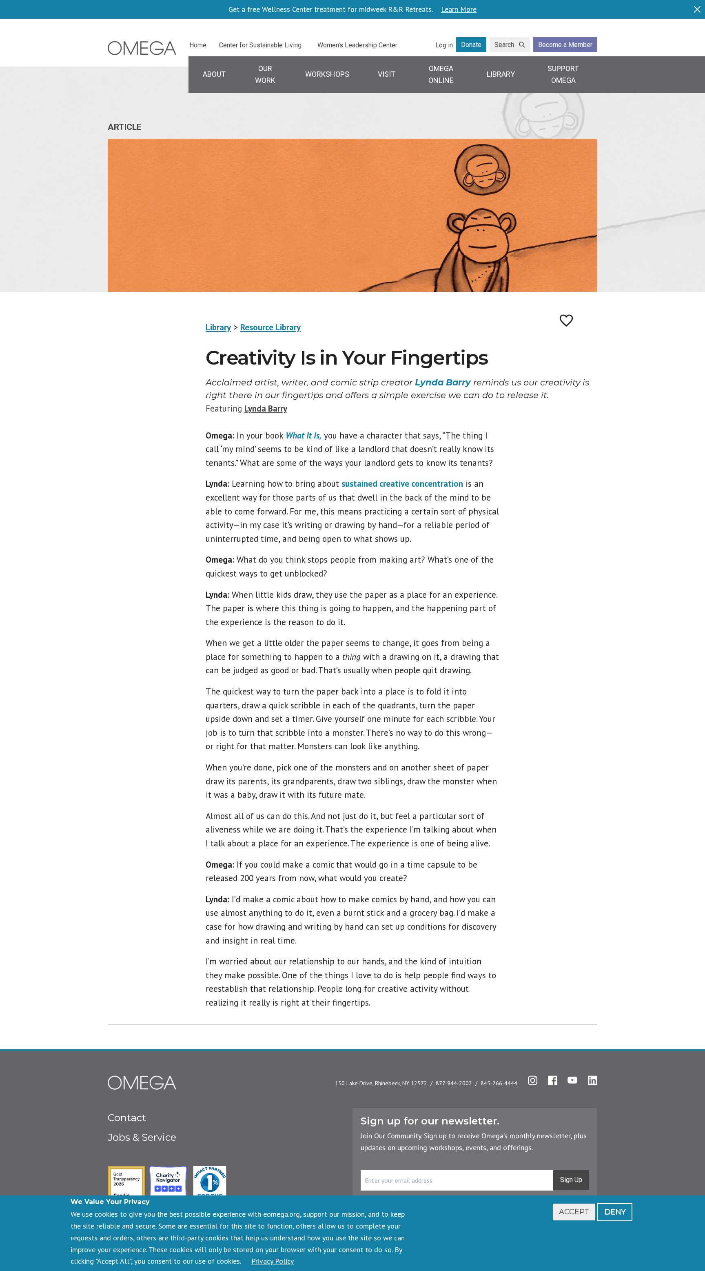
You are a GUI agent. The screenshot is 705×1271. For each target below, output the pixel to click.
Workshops (327, 74)
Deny (614, 1211)
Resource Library (270, 327)
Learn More (459, 9)
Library (501, 74)
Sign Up (571, 1180)
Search (504, 45)
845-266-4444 (499, 1083)
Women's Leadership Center (357, 45)
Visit (386, 74)
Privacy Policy (272, 1261)
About (214, 74)
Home (197, 45)
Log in (444, 45)
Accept (574, 1211)
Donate (471, 45)
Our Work (265, 74)
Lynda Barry (265, 408)
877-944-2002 (454, 1083)
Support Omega (563, 74)
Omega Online (441, 74)
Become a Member (565, 45)
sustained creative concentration (402, 483)
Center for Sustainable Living (260, 45)
